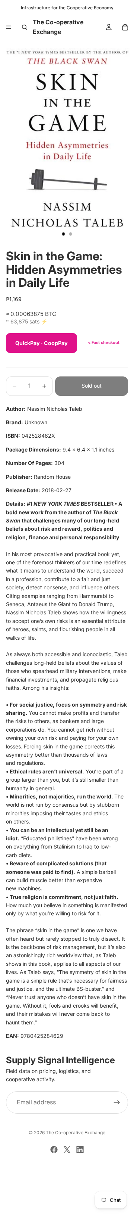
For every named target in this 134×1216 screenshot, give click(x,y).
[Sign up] (117, 1102)
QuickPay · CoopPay (41, 343)
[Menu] (8, 27)
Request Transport (67, 1205)
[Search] (24, 27)
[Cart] (125, 27)
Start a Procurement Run (67, 1180)
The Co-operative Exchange (75, 1132)
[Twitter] (67, 1149)
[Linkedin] (80, 1149)
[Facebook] (54, 1149)
